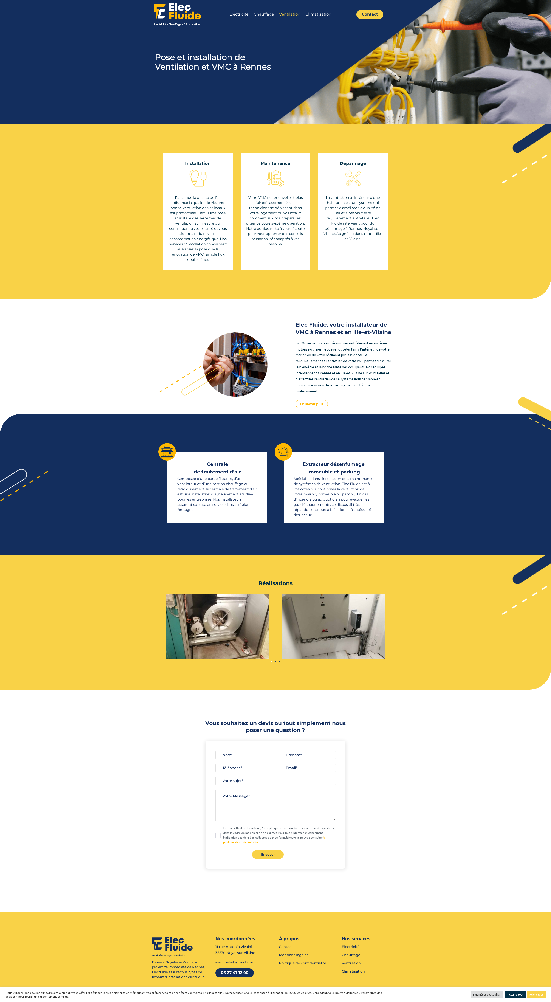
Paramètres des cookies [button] (486, 994)
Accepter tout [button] (515, 994)
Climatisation (318, 14)
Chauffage (264, 14)
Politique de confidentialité (302, 963)
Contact (286, 947)
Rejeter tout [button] (536, 994)
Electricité (239, 14)
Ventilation (289, 14)
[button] (271, 661)
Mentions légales (293, 955)
